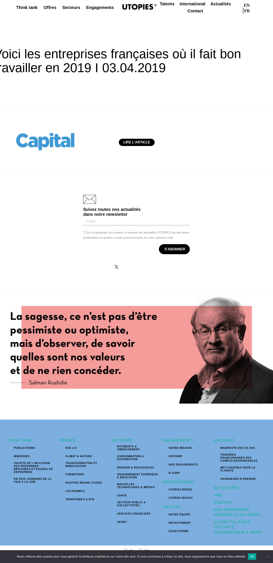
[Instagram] (130, 267)
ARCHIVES (224, 440)
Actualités (226, 488)
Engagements (178, 440)
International (178, 482)
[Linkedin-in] (143, 267)
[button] (263, 7)
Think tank (19, 440)
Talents (171, 507)
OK (252, 556)
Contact (223, 502)
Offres (67, 440)
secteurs (122, 440)
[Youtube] (157, 267)
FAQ (218, 495)
